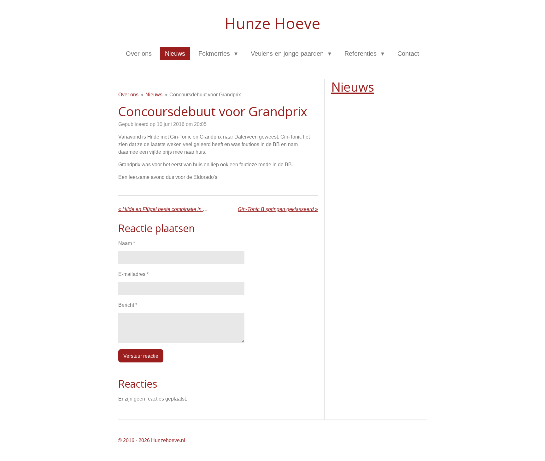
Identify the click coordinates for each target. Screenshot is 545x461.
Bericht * (127, 305)
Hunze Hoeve (272, 23)
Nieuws (153, 94)
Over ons (128, 94)
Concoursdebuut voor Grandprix (205, 94)
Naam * (126, 243)
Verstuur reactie (140, 356)
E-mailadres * (133, 274)
